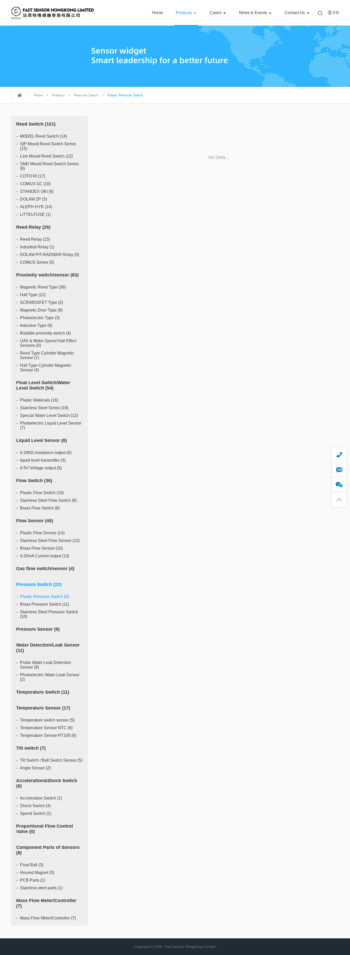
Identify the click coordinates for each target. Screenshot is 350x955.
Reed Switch (36, 124)
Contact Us (295, 12)
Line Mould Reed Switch (46, 156)
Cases (215, 12)
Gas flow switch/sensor (45, 568)
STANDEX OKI (37, 191)
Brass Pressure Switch (44, 604)
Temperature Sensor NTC (46, 728)
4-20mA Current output (44, 556)
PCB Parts (32, 880)
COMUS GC (35, 184)
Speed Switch (35, 813)
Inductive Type (36, 325)
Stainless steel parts (41, 888)
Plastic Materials (39, 400)
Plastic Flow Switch (42, 493)
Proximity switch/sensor (47, 274)
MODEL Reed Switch (43, 136)
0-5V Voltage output (41, 468)
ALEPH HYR (36, 207)
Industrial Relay (37, 247)
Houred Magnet (37, 872)
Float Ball (31, 865)
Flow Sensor (34, 520)
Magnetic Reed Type (43, 287)
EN (336, 12)
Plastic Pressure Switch (44, 596)
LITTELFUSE (35, 214)
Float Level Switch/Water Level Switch (43, 385)
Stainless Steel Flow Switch (48, 500)
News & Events (253, 12)
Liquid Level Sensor (41, 440)
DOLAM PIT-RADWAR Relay (49, 254)
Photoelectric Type (40, 318)
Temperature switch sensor (47, 720)
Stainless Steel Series (44, 408)
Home (157, 12)
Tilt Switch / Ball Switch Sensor (51, 760)
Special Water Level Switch (49, 415)
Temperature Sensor (43, 707)
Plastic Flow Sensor (42, 533)
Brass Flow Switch (40, 508)
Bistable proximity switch (45, 333)
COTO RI (32, 176)
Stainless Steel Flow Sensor (50, 540)
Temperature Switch (42, 692)
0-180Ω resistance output (45, 452)
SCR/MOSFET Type (41, 302)
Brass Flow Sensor (41, 548)
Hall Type (33, 295)
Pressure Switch (86, 95)
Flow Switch (34, 480)
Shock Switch (35, 806)
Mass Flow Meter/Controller (48, 918)
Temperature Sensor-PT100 (48, 735)
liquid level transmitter (43, 460)
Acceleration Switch (41, 798)
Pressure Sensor (38, 629)
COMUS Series (37, 262)
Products (184, 12)
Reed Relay (33, 227)
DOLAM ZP (33, 199)
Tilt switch (31, 748)
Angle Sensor (35, 768)
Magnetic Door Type (41, 310)
